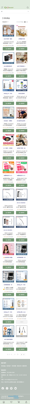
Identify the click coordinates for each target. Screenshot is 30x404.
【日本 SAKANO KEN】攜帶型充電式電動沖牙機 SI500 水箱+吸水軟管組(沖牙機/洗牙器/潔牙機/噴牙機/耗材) (21, 206)
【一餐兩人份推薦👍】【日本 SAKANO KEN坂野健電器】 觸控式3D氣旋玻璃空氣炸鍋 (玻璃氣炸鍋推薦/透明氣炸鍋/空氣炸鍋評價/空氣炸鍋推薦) (8, 288)
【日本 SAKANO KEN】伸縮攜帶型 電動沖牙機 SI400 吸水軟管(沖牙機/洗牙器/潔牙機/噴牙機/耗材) (21, 233)
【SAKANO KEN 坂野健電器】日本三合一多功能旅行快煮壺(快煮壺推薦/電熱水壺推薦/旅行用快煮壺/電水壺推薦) (8, 42)
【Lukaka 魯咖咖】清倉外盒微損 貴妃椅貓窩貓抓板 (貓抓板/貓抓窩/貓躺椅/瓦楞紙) (21, 42)
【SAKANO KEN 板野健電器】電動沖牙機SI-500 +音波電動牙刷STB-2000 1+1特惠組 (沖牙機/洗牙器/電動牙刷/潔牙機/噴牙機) (8, 97)
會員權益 (3, 366)
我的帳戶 (8, 366)
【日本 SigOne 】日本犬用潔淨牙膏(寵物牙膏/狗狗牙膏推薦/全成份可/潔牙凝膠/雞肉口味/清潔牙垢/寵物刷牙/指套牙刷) (21, 97)
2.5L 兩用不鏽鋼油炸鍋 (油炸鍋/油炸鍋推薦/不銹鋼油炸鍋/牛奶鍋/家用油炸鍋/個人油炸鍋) (21, 315)
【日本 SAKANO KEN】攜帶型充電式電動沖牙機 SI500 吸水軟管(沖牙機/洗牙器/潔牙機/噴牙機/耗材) (8, 206)
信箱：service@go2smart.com (9, 379)
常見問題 (14, 366)
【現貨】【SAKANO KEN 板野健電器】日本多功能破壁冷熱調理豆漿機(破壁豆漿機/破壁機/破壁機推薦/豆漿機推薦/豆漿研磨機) (8, 124)
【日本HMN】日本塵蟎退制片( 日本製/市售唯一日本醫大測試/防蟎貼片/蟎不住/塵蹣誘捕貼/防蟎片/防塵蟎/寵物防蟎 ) (21, 179)
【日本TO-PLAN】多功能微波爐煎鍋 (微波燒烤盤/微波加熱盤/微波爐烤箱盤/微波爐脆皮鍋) (8, 151)
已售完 (21, 322)
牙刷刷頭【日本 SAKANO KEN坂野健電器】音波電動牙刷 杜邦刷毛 (8, 315)
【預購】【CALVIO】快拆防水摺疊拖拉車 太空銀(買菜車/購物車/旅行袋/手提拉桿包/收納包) (8, 69)
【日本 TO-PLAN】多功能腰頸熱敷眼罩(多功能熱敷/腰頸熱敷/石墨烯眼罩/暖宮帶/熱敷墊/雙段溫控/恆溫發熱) (21, 124)
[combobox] (5, 21)
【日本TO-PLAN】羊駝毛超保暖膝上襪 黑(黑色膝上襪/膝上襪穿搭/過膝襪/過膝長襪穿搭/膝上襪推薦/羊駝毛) (21, 151)
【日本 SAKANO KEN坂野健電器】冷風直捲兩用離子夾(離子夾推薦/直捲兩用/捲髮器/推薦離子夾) (8, 261)
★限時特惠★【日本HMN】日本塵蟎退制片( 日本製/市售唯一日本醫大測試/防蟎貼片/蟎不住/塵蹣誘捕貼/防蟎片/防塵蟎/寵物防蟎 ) (8, 179)
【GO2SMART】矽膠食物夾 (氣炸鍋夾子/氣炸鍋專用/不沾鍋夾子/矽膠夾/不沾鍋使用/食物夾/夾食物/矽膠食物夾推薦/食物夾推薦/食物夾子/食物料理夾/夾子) (21, 343)
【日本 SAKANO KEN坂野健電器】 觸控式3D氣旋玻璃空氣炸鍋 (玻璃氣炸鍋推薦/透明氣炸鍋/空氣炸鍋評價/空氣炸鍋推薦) (21, 261)
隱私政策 (19, 366)
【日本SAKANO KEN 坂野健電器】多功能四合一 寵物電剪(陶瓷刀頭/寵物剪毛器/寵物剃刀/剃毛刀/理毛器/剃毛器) (8, 343)
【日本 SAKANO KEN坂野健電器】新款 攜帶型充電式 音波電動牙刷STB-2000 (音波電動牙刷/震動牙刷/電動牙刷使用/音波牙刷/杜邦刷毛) (21, 288)
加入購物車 (8, 49)
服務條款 (24, 366)
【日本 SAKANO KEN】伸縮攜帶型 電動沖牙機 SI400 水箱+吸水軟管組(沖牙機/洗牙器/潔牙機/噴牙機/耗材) (8, 233)
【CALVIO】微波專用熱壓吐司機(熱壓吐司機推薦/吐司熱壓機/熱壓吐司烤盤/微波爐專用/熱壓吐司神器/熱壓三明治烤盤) (21, 69)
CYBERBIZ (16, 398)
